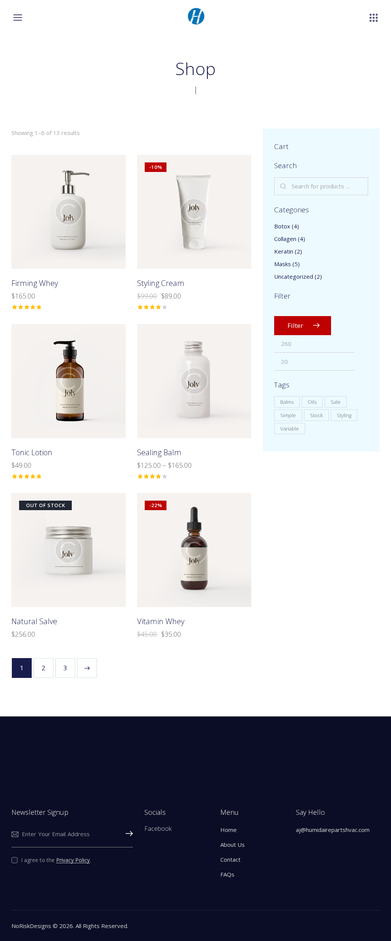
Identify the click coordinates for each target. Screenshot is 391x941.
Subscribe (127, 834)
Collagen (285, 238)
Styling (344, 415)
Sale (336, 401)
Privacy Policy (73, 860)
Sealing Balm (159, 453)
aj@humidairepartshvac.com (333, 829)
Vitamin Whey (160, 621)
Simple (288, 415)
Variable (289, 428)
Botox (282, 226)
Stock (316, 415)
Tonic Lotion (31, 453)
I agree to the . (56, 860)
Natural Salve (34, 621)
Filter (295, 325)
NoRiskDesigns (31, 926)
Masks (282, 264)
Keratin (283, 251)
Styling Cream (160, 283)
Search (283, 186)
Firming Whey (34, 283)
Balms (287, 401)
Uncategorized (293, 276)
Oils (312, 401)
